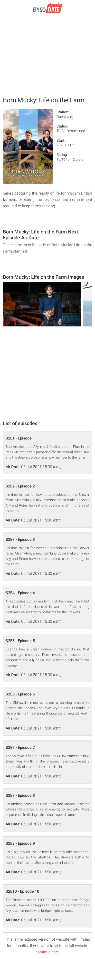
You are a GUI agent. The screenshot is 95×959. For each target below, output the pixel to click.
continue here (47, 952)
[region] (47, 56)
